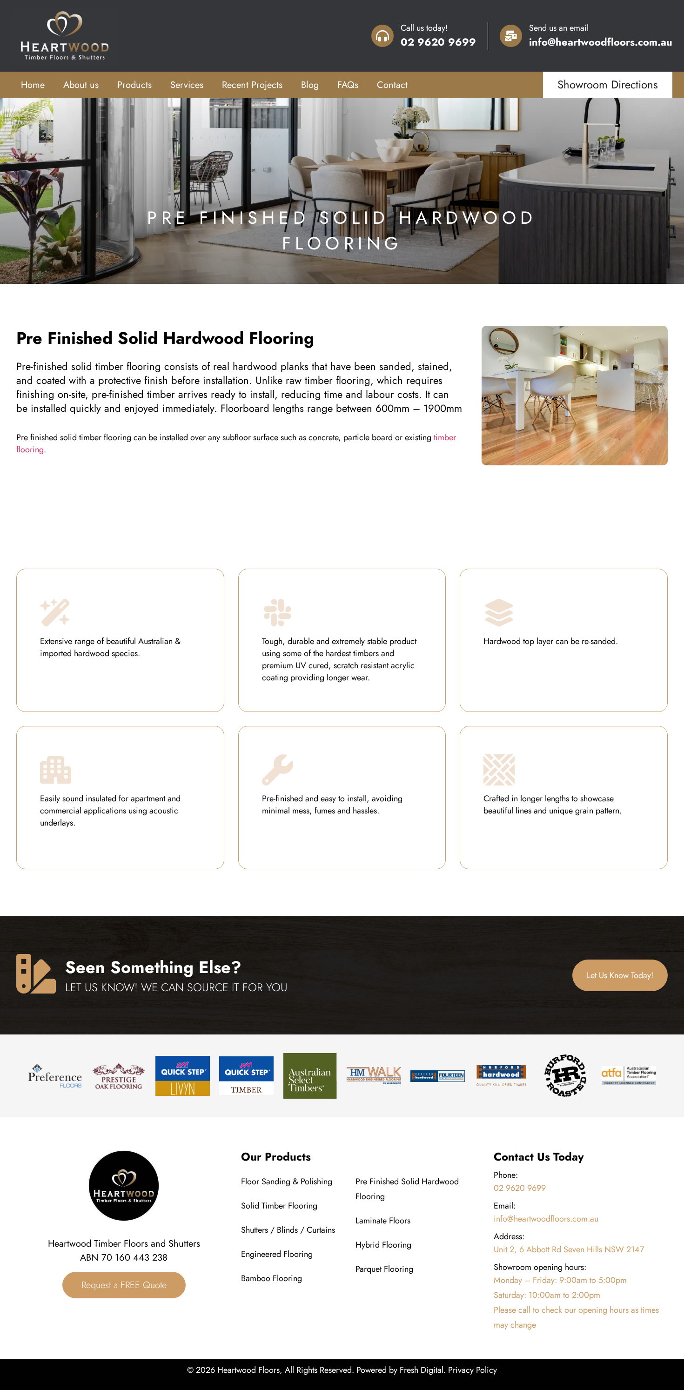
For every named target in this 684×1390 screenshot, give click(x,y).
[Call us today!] (382, 36)
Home (33, 85)
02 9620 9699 (438, 41)
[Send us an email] (511, 36)
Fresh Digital (421, 1370)
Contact (392, 85)
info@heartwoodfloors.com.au (600, 41)
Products (134, 85)
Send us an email (559, 28)
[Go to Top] (662, 1341)
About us (81, 85)
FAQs (347, 85)
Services (186, 85)
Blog (310, 85)
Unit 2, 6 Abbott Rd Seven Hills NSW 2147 (569, 1249)
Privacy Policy (472, 1370)
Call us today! (424, 28)
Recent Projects (252, 85)
